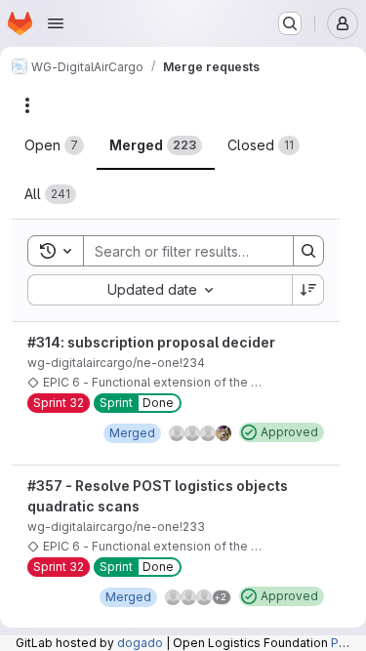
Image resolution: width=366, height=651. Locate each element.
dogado (140, 642)
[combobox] (159, 289)
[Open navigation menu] (55, 23)
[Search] (308, 250)
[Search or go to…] (290, 23)
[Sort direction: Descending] (308, 289)
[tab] (54, 145)
